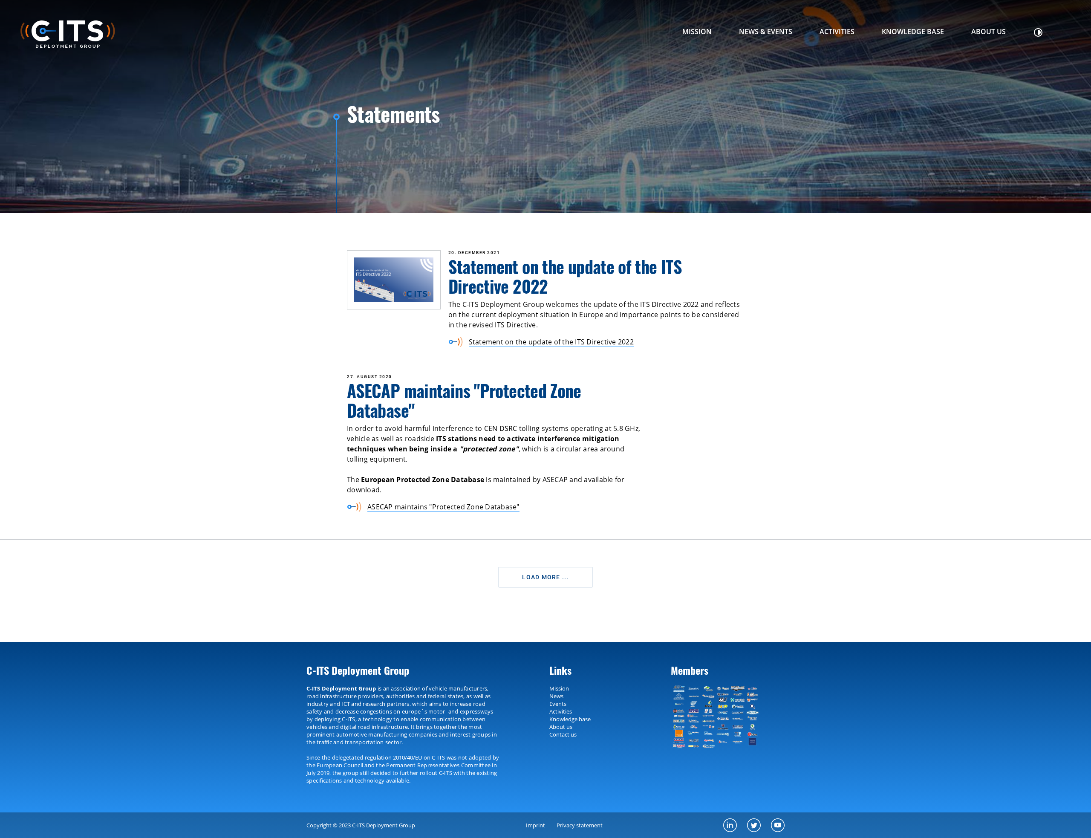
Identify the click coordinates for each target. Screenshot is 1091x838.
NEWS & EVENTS (765, 31)
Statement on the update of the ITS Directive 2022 (551, 342)
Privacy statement (580, 825)
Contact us (563, 734)
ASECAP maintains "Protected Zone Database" (443, 506)
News (556, 696)
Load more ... (545, 577)
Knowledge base (570, 719)
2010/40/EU (407, 757)
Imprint (535, 825)
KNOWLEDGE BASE (913, 31)
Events (557, 704)
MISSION (697, 31)
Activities (560, 711)
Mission (559, 688)
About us (988, 31)
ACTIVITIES (837, 31)
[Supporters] (718, 717)
